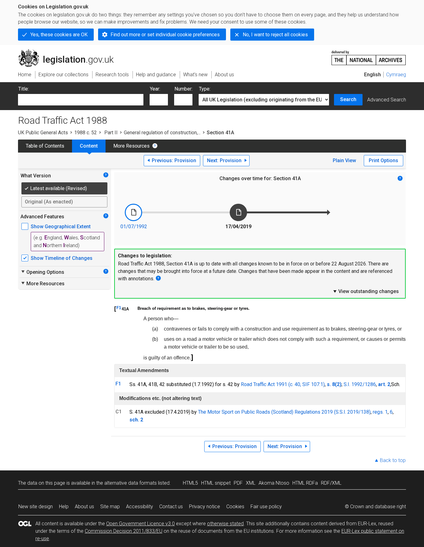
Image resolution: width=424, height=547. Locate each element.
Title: (23, 89)
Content (89, 146)
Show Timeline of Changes (61, 258)
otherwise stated (225, 524)
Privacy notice (204, 506)
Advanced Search (386, 100)
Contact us (171, 506)
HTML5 (190, 483)
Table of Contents (45, 146)
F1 (118, 307)
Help (64, 506)
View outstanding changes (365, 291)
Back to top (393, 460)
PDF (238, 483)
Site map (110, 506)
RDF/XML (331, 483)
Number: (183, 89)
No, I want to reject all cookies (275, 35)
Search (348, 99)
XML (250, 483)
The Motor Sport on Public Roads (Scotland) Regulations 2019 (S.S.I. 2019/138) (284, 412)
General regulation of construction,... (162, 133)
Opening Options (42, 272)
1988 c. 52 (85, 133)
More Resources (131, 146)
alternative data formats (130, 483)
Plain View (344, 160)
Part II (110, 133)
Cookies (235, 506)
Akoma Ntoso (274, 483)
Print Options (383, 160)
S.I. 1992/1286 (360, 384)
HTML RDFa (305, 483)
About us (84, 506)
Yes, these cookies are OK (59, 35)
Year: (155, 89)
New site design (35, 506)
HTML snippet (216, 483)
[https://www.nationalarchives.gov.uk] (369, 55)
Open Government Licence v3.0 (140, 524)
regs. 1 (380, 412)
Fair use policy (266, 506)
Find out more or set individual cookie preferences (165, 35)
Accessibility (139, 506)
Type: (204, 89)
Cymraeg (396, 75)
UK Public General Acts (43, 133)
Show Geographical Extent (61, 226)
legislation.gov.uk (69, 52)
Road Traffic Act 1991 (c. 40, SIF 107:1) (283, 384)
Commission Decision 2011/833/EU (123, 531)
